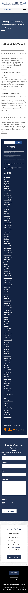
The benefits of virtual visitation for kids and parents (12, 50)
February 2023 (7, 273)
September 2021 (8, 312)
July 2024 (6, 234)
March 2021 (7, 326)
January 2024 (7, 248)
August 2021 (7, 314)
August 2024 (7, 232)
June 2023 (6, 264)
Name (4, 454)
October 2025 (7, 200)
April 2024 (6, 241)
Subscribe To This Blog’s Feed (12, 425)
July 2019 (6, 365)
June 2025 (6, 209)
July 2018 (6, 374)
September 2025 (8, 202)
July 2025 (6, 207)
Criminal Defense (8, 401)
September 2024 (8, 230)
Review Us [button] (14, 572)
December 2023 (8, 250)
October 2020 (7, 337)
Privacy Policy (20, 587)
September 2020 (8, 340)
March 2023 (7, 271)
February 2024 (7, 246)
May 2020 (6, 349)
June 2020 (6, 347)
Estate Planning (5, 119)
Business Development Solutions (11, 589)
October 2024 (7, 227)
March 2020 (7, 353)
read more (4, 69)
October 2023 (7, 255)
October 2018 (7, 372)
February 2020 (7, 356)
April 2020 (6, 351)
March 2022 (7, 298)
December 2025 (8, 195)
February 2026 (7, 191)
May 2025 (6, 211)
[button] (24, 10)
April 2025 (6, 213)
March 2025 (7, 216)
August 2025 (7, 204)
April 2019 (6, 367)
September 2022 (8, 285)
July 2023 (6, 262)
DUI (5, 405)
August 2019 (7, 363)
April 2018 (6, 376)
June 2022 (6, 292)
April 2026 (6, 186)
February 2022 (7, 301)
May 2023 (6, 266)
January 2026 (7, 193)
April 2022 (6, 296)
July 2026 (6, 179)
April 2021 (6, 324)
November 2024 (8, 225)
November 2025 (8, 197)
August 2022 (7, 287)
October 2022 (7, 282)
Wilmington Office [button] (14, 557)
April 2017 (6, 386)
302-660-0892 (7, 10)
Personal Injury (8, 414)
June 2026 (6, 181)
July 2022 (6, 289)
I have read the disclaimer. (13, 503)
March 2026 (7, 188)
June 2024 (6, 236)
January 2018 (7, 379)
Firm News (6, 412)
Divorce (3, 98)
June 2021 (6, 319)
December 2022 (8, 278)
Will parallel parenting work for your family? (11, 72)
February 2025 (7, 218)
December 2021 (8, 305)
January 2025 (7, 220)
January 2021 (7, 331)
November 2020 (8, 335)
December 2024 (8, 223)
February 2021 (7, 328)
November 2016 (8, 390)
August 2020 (7, 342)
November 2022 (8, 280)
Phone (4, 471)
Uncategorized (7, 417)
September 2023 (8, 257)
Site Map (12, 587)
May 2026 (6, 184)
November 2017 (8, 381)
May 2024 (6, 239)
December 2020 (8, 333)
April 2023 (6, 269)
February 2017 (7, 388)
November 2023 (8, 252)
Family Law (4, 55)
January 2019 (7, 370)
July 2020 (6, 344)
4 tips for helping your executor (8, 114)
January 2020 (7, 358)
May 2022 (6, 294)
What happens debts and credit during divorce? (11, 93)
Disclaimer (5, 499)
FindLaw (24, 589)
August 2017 (7, 383)
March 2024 (7, 243)
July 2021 (6, 317)
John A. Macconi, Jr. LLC (13, 53)
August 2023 (7, 259)
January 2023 (7, 275)
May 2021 (6, 321)
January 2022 (7, 303)
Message (5, 479)
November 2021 (8, 308)
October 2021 (7, 310)
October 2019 (7, 360)
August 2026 (7, 177)
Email (4, 462)
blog (5, 398)
